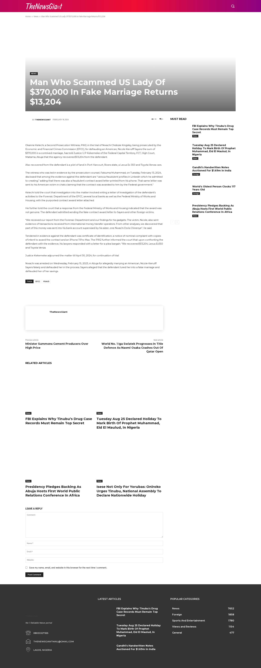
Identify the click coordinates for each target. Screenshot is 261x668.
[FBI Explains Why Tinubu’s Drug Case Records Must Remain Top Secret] (58, 391)
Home (28, 16)
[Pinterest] (94, 130)
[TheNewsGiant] (28, 120)
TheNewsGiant (43, 120)
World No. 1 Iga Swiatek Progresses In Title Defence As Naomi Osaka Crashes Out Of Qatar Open (132, 347)
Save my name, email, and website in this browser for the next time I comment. (68, 567)
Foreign (196, 174)
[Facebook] (76, 130)
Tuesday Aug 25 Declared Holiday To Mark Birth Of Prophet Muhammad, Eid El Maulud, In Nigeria (129, 423)
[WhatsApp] (103, 130)
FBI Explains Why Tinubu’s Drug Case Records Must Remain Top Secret (58, 421)
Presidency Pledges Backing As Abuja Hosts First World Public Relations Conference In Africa (53, 491)
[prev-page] (172, 222)
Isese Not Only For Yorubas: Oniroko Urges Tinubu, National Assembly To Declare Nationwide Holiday (129, 491)
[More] (112, 130)
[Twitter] (85, 130)
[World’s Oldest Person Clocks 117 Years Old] (180, 191)
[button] (233, 6)
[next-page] (177, 222)
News (36, 16)
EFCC (37, 281)
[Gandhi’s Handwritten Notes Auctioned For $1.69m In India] (180, 172)
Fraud (46, 281)
